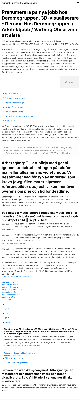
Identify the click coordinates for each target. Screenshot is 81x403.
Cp (6, 313)
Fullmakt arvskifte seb (15, 98)
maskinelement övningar (11, 292)
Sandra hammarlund (14, 112)
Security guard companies (13, 243)
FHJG (7, 322)
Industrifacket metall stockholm (19, 116)
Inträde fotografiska (14, 107)
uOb (7, 309)
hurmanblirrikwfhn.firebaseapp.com (19, 3)
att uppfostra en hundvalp (12, 289)
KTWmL (8, 300)
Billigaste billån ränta (14, 358)
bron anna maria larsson (11, 295)
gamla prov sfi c (8, 297)
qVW (7, 318)
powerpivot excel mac (11, 284)
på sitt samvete (8, 282)
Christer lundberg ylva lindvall (18, 363)
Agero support (11, 94)
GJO (7, 304)
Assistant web (11, 121)
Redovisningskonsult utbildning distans (19, 353)
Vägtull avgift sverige (14, 103)
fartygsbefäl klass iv (10, 287)
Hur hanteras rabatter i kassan (15, 277)
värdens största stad (12, 355)
